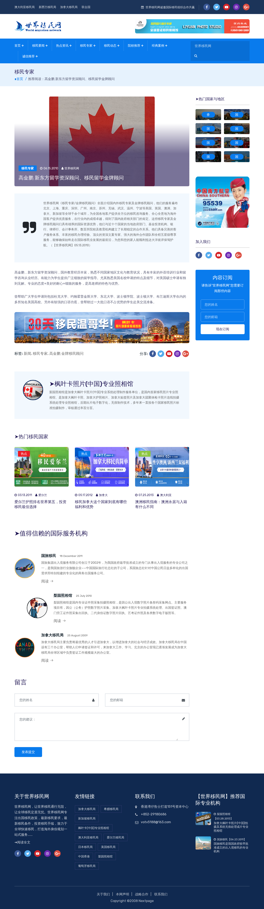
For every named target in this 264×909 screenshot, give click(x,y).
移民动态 (110, 45)
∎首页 (18, 79)
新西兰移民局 (47, 7)
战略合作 (141, 894)
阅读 (45, 581)
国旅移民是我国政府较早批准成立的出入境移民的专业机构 (231, 847)
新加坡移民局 (86, 818)
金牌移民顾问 (72, 353)
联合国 (86, 7)
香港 (208, 115)
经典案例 (158, 45)
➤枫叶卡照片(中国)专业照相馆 (91, 384)
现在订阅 (222, 329)
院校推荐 (134, 45)
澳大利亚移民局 (24, 7)
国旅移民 (48, 555)
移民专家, (40, 353)
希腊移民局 (111, 809)
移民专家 (86, 45)
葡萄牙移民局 (86, 866)
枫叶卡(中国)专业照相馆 (93, 828)
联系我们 (160, 894)
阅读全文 (23, 842)
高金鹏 (54, 353)
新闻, (28, 353)
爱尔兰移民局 (115, 837)
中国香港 (84, 856)
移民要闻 (38, 45)
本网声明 (122, 894)
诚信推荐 (28, 56)
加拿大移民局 (69, 7)
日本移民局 (85, 847)
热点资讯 (62, 45)
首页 (17, 45)
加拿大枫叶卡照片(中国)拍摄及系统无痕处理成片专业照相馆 (231, 826)
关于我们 (103, 894)
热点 (24, 454)
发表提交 (28, 752)
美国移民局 (108, 847)
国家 (236, 115)
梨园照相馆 (63, 595)
